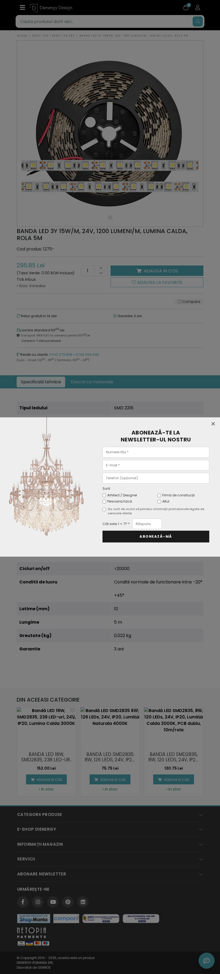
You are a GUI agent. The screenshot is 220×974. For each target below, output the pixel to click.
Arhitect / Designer (122, 495)
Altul (165, 501)
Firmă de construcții (178, 495)
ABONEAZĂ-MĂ (156, 536)
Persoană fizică (119, 501)
